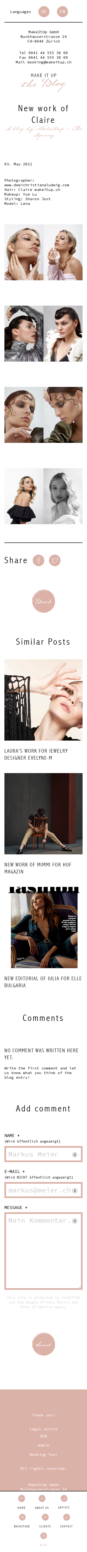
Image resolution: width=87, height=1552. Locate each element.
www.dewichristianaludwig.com (36, 185)
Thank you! (43, 1415)
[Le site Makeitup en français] (62, 11)
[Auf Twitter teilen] (55, 560)
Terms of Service (36, 1307)
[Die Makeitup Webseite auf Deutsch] (44, 11)
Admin (43, 1445)
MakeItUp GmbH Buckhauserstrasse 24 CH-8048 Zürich (43, 36)
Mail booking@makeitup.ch (43, 62)
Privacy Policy (55, 1302)
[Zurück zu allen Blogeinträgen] (43, 601)
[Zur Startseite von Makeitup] (43, 83)
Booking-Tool (44, 1454)
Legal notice (44, 1429)
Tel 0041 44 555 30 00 (43, 52)
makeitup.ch (47, 189)
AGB (43, 1436)
